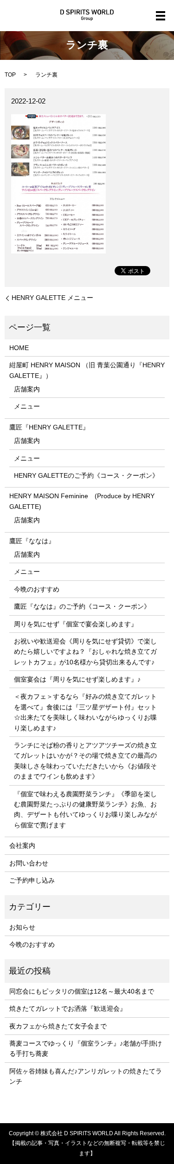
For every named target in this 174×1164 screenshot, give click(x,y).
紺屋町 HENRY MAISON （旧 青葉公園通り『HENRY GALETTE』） (87, 370)
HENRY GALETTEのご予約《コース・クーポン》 (86, 475)
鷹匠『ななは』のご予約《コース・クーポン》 (82, 606)
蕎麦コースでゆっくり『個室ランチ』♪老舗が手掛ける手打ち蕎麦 (85, 1048)
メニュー (27, 406)
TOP (10, 75)
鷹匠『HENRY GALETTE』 (49, 427)
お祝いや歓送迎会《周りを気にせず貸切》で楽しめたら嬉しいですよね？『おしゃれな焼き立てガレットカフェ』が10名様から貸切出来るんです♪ (85, 651)
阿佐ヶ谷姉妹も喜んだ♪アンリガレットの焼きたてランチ (85, 1076)
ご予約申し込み (32, 880)
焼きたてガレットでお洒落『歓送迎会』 (67, 1008)
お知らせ (22, 927)
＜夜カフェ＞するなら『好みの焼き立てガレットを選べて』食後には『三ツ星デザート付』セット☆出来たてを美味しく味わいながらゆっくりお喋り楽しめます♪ (85, 712)
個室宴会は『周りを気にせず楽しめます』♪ (77, 679)
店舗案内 (27, 389)
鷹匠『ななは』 (32, 541)
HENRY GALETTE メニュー (52, 297)
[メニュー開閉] (160, 15)
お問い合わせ (28, 863)
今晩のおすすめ (36, 589)
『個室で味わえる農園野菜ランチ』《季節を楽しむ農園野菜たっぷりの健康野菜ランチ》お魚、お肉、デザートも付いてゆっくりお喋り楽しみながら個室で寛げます (85, 809)
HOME (19, 347)
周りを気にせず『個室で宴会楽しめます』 (75, 624)
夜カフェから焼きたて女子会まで (58, 1026)
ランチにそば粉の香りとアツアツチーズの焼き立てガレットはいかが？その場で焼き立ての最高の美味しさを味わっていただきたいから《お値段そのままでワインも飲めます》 (85, 760)
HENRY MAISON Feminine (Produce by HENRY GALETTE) (82, 501)
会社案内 (22, 845)
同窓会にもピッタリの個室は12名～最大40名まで (81, 991)
